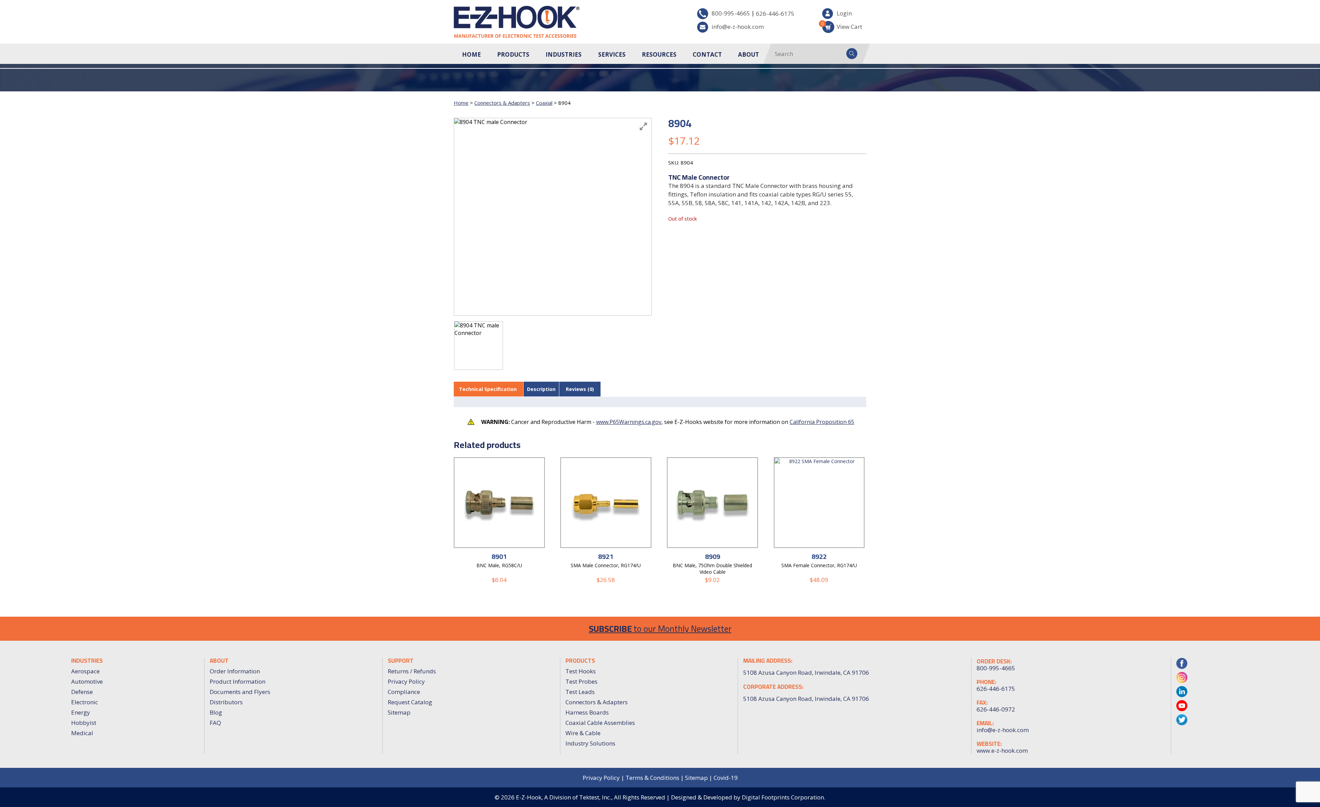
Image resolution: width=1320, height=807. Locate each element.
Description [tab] (541, 389)
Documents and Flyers (240, 692)
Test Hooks (580, 671)
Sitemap (399, 712)
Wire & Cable (583, 733)
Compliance (404, 692)
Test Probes (581, 681)
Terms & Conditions (652, 778)
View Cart (842, 26)
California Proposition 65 (822, 422)
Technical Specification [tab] (488, 389)
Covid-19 (726, 778)
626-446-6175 (775, 14)
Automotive (87, 681)
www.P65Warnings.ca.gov (628, 422)
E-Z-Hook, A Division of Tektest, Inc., (564, 797)
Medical (82, 733)
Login (844, 13)
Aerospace (85, 671)
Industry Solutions (590, 743)
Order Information (235, 671)
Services (612, 54)
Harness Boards (587, 712)
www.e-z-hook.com (1002, 750)
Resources (659, 54)
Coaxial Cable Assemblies (600, 723)
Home (471, 54)
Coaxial (544, 102)
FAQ (215, 723)
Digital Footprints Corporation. (783, 797)
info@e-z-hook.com (738, 27)
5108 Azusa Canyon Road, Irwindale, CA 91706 (806, 699)
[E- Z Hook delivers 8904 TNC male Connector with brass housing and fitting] (478, 345)
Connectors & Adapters (502, 102)
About (748, 54)
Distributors (226, 702)
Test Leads (580, 692)
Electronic (84, 702)
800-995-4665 (731, 13)
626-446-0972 (996, 709)
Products (513, 54)
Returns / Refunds (412, 671)
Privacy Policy (406, 681)
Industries (564, 54)
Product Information (237, 681)
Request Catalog (410, 702)
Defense (82, 692)
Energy (80, 712)
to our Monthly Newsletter (660, 628)
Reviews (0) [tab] (580, 389)
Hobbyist (83, 723)
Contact (707, 54)
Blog (216, 712)
